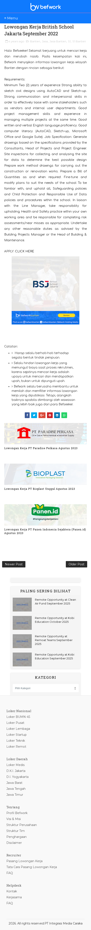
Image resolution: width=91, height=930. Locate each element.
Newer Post (14, 564)
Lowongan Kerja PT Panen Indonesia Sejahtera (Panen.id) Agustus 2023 (45, 531)
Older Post (76, 564)
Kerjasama (14, 897)
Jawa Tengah (16, 789)
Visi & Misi (13, 819)
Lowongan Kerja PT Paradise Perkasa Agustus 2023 (41, 448)
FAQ (9, 873)
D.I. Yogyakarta (17, 777)
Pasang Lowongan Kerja (24, 861)
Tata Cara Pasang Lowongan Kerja (31, 867)
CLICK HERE (24, 251)
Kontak (11, 891)
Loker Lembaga (18, 729)
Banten (35, 41)
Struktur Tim (15, 831)
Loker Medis (15, 765)
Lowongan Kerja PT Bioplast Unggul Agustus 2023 (39, 488)
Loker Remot (16, 747)
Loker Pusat (15, 723)
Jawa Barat (14, 783)
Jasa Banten (58, 41)
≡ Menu (11, 18)
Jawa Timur (14, 795)
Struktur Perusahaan (21, 825)
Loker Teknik (15, 741)
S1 (69, 41)
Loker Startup (16, 735)
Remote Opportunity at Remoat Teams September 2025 (54, 640)
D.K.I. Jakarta (15, 771)
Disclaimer (14, 843)
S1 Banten (79, 41)
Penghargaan (16, 837)
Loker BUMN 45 (18, 717)
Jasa (45, 41)
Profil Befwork (17, 813)
